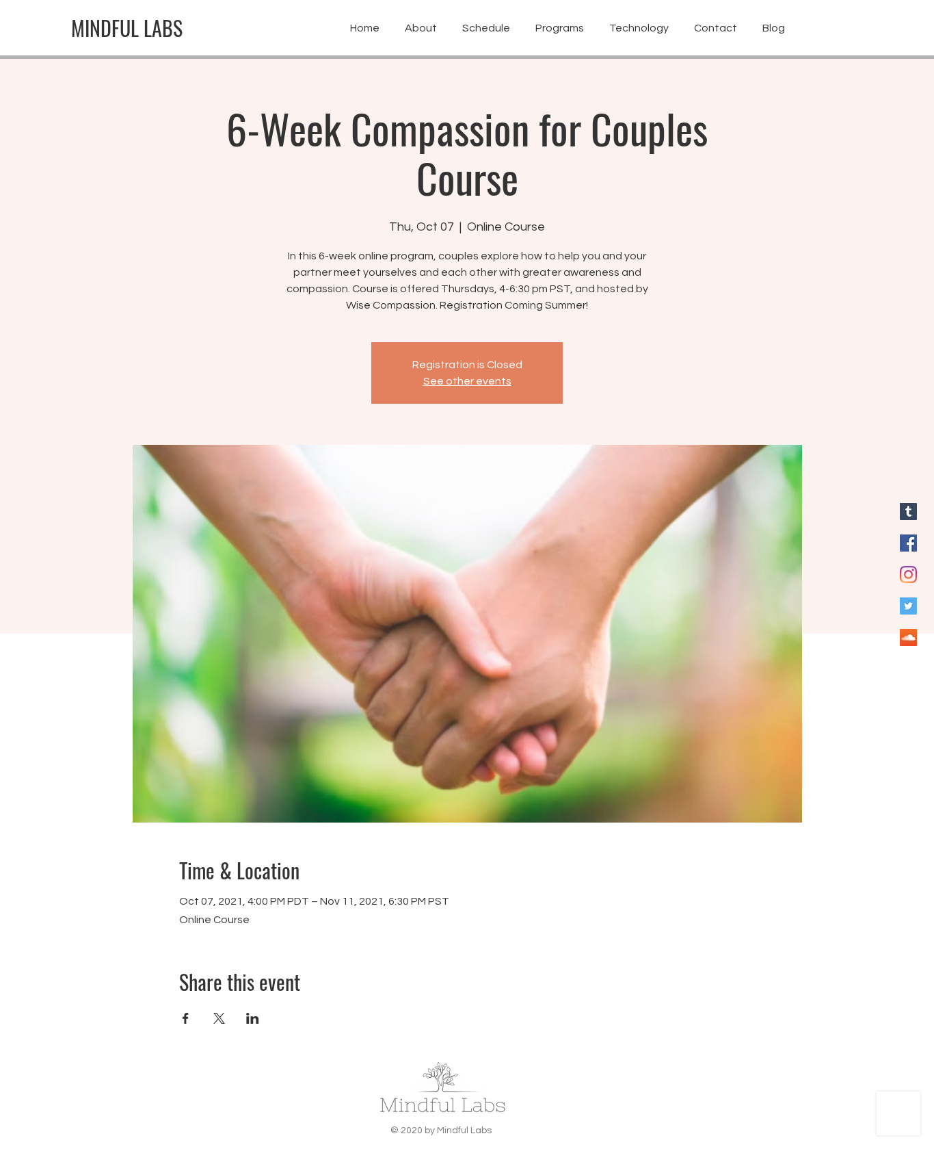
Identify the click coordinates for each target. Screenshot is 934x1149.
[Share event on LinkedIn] (252, 1018)
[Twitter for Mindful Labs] (908, 606)
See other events (467, 381)
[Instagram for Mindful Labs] (908, 574)
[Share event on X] (219, 1018)
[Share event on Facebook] (185, 1018)
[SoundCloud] (908, 637)
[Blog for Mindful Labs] (908, 511)
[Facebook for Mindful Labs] (908, 543)
